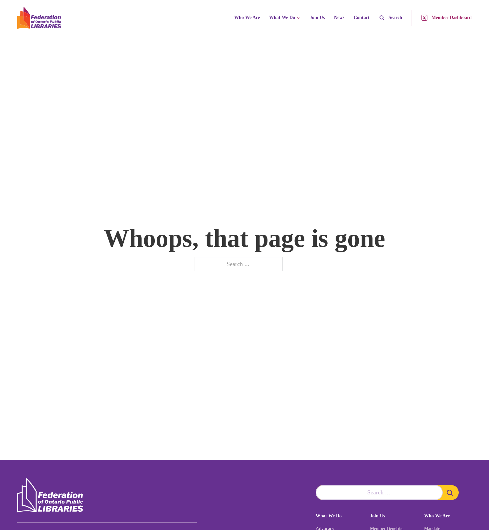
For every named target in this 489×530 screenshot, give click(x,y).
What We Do (282, 17)
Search (395, 17)
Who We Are (247, 17)
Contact (362, 17)
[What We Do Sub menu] (298, 18)
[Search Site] (451, 492)
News (339, 17)
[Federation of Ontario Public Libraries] (50, 495)
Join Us (317, 17)
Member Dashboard (451, 17)
